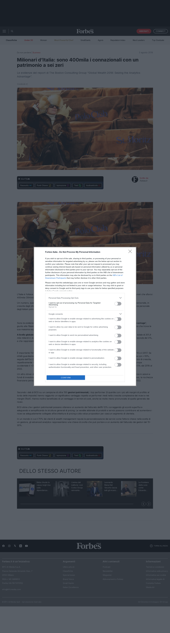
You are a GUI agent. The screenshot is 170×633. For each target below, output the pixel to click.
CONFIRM (66, 378)
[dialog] (85, 316)
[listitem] (85, 297)
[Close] (130, 252)
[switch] (117, 303)
